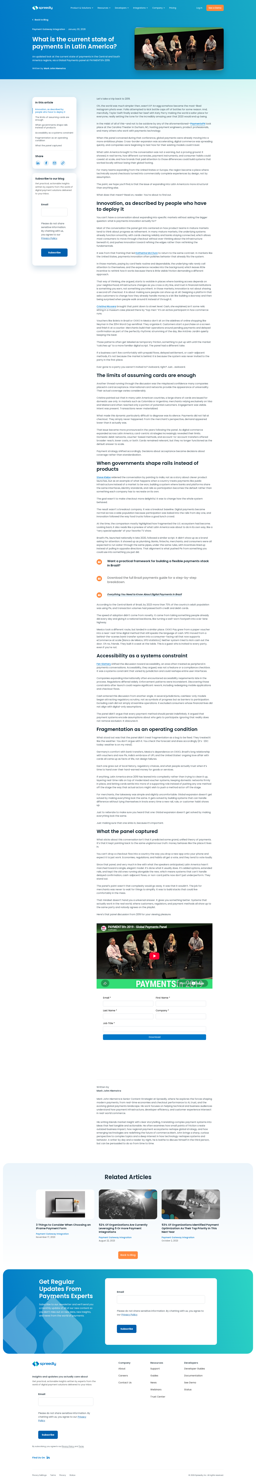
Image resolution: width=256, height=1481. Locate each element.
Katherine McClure (147, 253)
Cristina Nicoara (106, 306)
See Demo (190, 1382)
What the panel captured (48, 145)
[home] (42, 8)
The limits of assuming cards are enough (52, 118)
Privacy (62, 1475)
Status (188, 1389)
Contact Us (125, 1382)
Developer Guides (194, 1368)
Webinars (155, 1389)
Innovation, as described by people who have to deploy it (50, 110)
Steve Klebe (104, 477)
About (121, 1368)
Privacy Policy (68, 1446)
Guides (154, 1375)
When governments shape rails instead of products (51, 126)
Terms (53, 1475)
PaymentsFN (197, 123)
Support (155, 1368)
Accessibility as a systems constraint (54, 132)
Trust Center (157, 1396)
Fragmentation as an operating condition (51, 139)
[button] (82, 8)
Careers (123, 1375)
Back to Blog (128, 1255)
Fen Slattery (104, 664)
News (153, 1382)
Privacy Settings (39, 1475)
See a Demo (215, 7)
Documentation (193, 1375)
